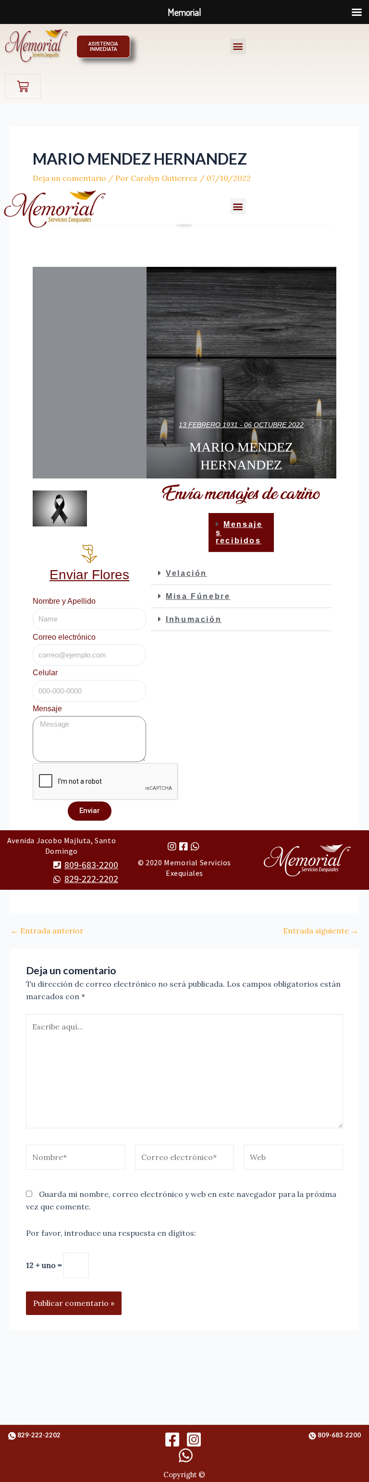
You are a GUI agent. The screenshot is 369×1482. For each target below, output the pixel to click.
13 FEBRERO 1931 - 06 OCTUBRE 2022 (241, 425)
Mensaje (47, 709)
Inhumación (193, 619)
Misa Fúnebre (198, 596)
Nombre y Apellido (64, 601)
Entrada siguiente (320, 930)
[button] (238, 46)
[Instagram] (194, 1439)
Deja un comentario (69, 178)
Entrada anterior (47, 930)
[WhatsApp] (186, 1455)
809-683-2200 (91, 865)
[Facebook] (172, 1439)
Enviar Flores (89, 574)
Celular (45, 673)
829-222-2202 (91, 878)
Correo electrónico (64, 637)
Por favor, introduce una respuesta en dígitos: (111, 1233)
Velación (186, 573)
